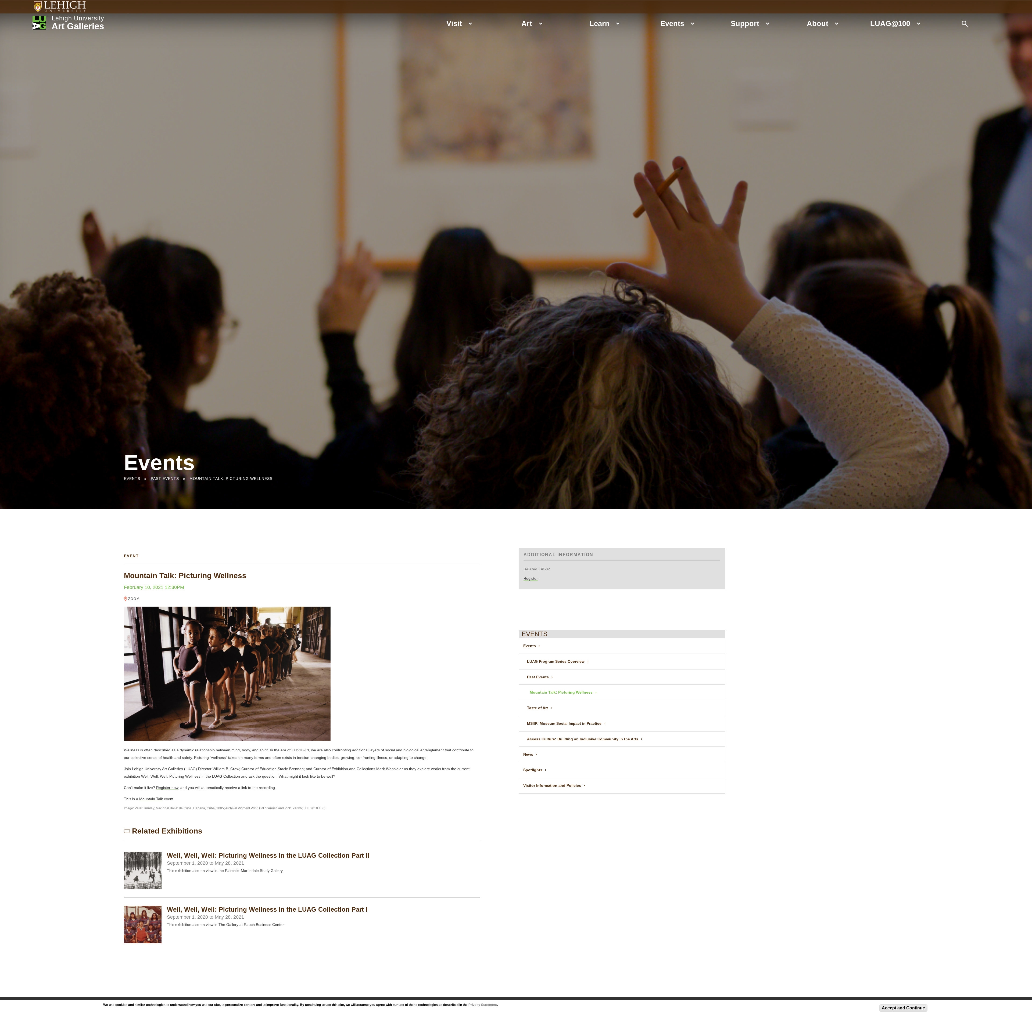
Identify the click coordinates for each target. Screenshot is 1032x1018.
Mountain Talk (151, 799)
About (817, 23)
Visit (454, 23)
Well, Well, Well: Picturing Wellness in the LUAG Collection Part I (267, 909)
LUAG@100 (890, 23)
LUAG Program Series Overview (556, 661)
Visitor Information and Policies (552, 785)
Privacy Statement (482, 1005)
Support (745, 23)
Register (531, 578)
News (528, 754)
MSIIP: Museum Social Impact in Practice (564, 723)
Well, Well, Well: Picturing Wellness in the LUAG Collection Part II (268, 855)
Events (672, 23)
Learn (599, 23)
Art (526, 23)
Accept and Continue (903, 1008)
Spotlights (532, 770)
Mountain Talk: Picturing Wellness (231, 478)
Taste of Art (537, 708)
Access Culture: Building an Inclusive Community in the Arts (582, 739)
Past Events (165, 478)
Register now (167, 787)
